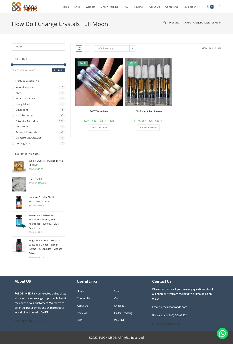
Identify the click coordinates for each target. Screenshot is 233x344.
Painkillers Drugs (24, 115)
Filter (58, 70)
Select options (99, 127)
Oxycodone (22, 109)
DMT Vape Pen (99, 111)
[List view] (87, 48)
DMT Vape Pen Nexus (148, 111)
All (219, 48)
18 (210, 48)
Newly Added (23, 104)
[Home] (164, 22)
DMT (18, 93)
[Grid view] (79, 48)
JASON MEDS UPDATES (30, 320)
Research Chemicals (26, 132)
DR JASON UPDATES (166, 323)
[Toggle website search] (220, 6)
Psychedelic (22, 126)
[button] (110, 62)
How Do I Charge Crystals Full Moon (202, 22)
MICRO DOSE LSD (25, 98)
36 (214, 48)
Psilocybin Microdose (27, 121)
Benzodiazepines (25, 87)
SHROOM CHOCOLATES (29, 137)
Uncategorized (23, 143)
